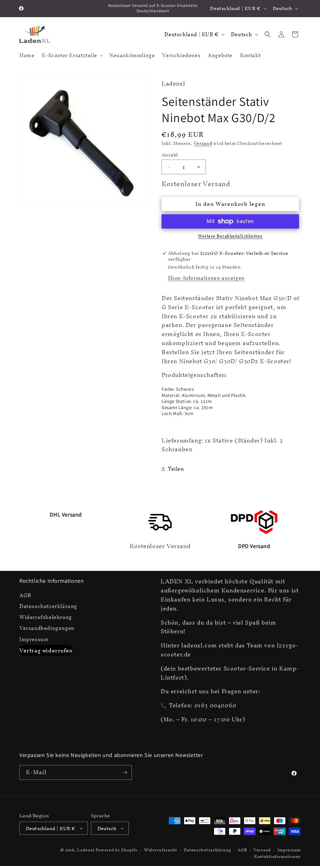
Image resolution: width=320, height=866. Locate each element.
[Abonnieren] (125, 772)
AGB (25, 596)
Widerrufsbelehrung (45, 617)
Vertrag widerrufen (46, 650)
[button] (72, 55)
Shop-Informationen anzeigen (206, 278)
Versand (203, 143)
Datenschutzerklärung (48, 606)
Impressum (33, 639)
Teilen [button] (176, 468)
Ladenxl (85, 849)
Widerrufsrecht (160, 850)
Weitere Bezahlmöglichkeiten (230, 236)
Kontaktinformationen (277, 857)
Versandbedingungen (46, 628)
